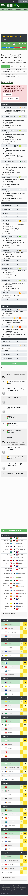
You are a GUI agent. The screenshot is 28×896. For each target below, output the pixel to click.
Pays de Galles (11, 814)
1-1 (14, 599)
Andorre (9, 849)
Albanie (7, 549)
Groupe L (5, 853)
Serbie (8, 546)
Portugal (7, 541)
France (20, 552)
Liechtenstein (22, 593)
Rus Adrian (5, 213)
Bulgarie (7, 580)
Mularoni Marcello (7, 309)
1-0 (14, 573)
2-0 (14, 543)
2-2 (14, 596)
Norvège (20, 557)
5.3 (20, 327)
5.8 (20, 309)
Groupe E (5, 698)
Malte (8, 563)
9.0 (20, 161)
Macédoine (21, 586)
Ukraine (7, 543)
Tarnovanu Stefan (7, 107)
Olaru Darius (5, 250)
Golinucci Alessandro (8, 318)
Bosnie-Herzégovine (13, 767)
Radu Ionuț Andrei (7, 205)
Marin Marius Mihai (7, 268)
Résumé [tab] (6, 66)
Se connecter (23, 1)
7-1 (14, 44)
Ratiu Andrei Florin (7, 130)
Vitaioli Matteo (6, 345)
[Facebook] (13, 1)
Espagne (7, 596)
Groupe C (5, 659)
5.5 (20, 318)
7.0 (20, 177)
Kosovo (7, 609)
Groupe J (5, 806)
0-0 (14, 583)
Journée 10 (14, 74)
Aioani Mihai (5, 260)
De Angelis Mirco (7, 358)
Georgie (20, 580)
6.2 (20, 292)
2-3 (14, 538)
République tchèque (12, 860)
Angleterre (21, 549)
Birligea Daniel (6, 177)
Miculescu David (6, 264)
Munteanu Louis (6, 236)
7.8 (20, 236)
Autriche (7, 599)
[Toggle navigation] (4, 39)
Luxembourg (21, 573)
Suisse (20, 609)
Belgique (7, 593)
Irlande (20, 538)
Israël (8, 554)
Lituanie (20, 577)
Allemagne (6, 560)
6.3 (20, 107)
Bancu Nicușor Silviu (7, 116)
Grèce (19, 583)
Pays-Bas (7, 577)
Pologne (20, 563)
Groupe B (5, 640)
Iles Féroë (10, 864)
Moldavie (20, 554)
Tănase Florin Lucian (8, 146)
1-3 (14, 552)
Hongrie (7, 538)
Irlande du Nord (11, 632)
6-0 (14, 560)
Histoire (15, 886)
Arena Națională (15, 76)
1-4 (14, 557)
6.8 (20, 250)
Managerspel (9, 9)
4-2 (14, 590)
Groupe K (5, 829)
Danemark (21, 590)
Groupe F (5, 717)
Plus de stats (6, 114)
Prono (2, 9)
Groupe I (5, 783)
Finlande (9, 748)
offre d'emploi (15, 887)
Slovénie (20, 603)
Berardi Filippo (6, 351)
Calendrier (7, 613)
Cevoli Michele (6, 341)
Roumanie (7, 44)
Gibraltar (20, 568)
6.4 (20, 345)
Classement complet (10, 877)
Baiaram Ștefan (6, 161)
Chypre (9, 775)
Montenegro (6, 566)
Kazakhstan (10, 822)
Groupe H (5, 760)
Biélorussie (6, 583)
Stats (13, 613)
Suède (8, 603)
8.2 (20, 189)
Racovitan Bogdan (7, 209)
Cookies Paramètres (10, 889)
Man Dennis (5, 189)
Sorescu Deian (6, 300)
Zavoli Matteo (6, 354)
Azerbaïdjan (6, 552)
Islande (20, 543)
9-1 (14, 540)
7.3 (20, 130)
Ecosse (7, 590)
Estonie (9, 798)
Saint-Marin (22, 44)
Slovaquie (21, 560)
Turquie (20, 596)
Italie (8, 557)
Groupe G (5, 736)
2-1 (14, 546)
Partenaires (23, 887)
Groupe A (5, 620)
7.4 (20, 116)
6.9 (20, 220)
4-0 (14, 577)
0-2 (14, 549)
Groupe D (5, 678)
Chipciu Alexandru (7, 217)
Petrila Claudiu (6, 292)
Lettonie (20, 546)
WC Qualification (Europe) (18, 71)
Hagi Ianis (4, 220)
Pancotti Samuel (6, 327)
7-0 (14, 593)
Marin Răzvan (6, 280)
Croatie (20, 566)
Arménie (20, 541)
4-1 (14, 554)
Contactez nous (7, 886)
